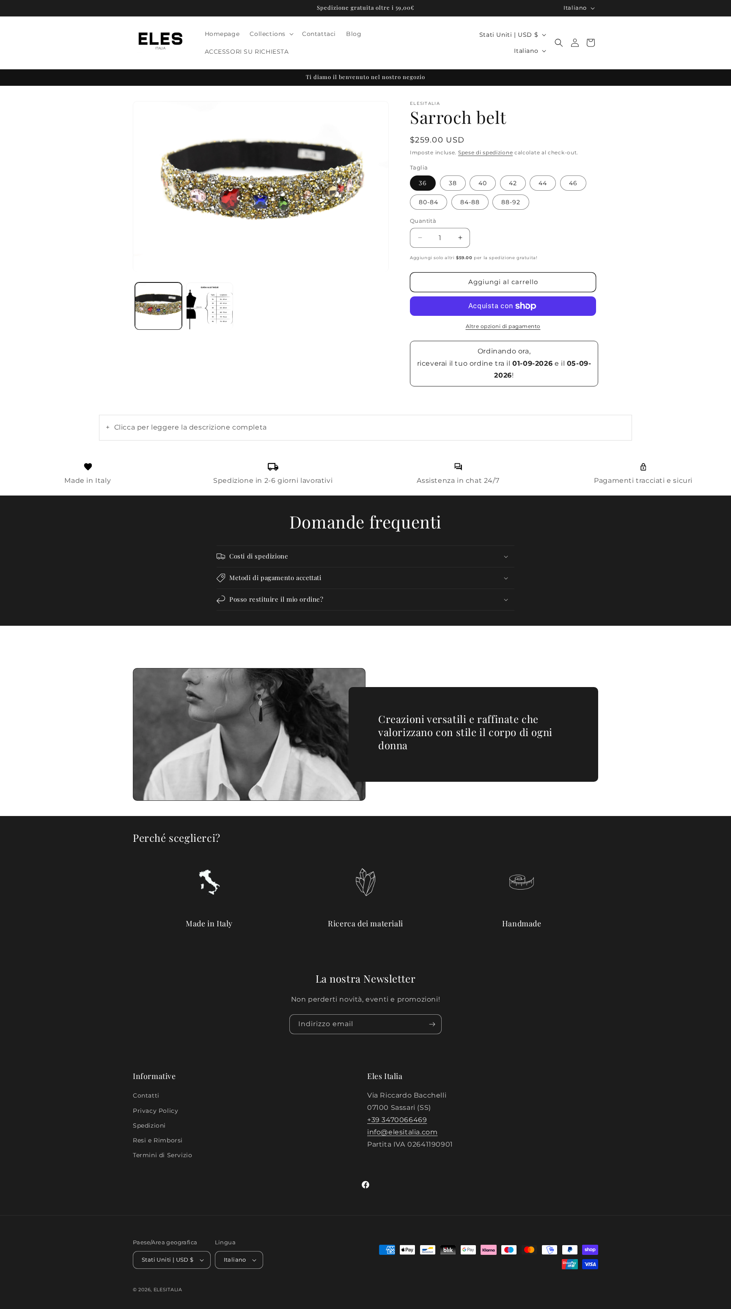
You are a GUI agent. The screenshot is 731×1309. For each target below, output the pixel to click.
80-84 (428, 202)
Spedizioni (149, 1125)
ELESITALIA (168, 1290)
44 (543, 183)
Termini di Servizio (162, 1155)
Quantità (423, 220)
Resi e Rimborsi (158, 1140)
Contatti (146, 1095)
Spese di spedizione (485, 152)
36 (423, 183)
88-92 (510, 202)
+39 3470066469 (397, 1120)
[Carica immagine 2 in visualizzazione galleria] (209, 306)
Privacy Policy (155, 1111)
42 (513, 183)
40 (482, 183)
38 (453, 183)
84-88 (470, 202)
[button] (271, 34)
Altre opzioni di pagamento (503, 326)
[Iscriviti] (432, 1024)
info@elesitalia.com (402, 1132)
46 (573, 183)
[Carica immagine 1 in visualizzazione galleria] (158, 306)
